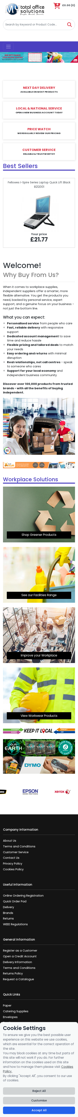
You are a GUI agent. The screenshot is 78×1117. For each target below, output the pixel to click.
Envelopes (10, 1017)
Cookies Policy (13, 869)
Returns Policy (13, 973)
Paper (7, 1005)
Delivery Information (17, 962)
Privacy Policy (12, 864)
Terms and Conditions (19, 846)
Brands (8, 913)
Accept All (39, 1110)
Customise (39, 1100)
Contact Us (11, 858)
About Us (9, 841)
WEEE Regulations (15, 924)
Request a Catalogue (18, 979)
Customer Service (16, 852)
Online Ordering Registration (23, 896)
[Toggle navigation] (8, 46)
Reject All (39, 1091)
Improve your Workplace (39, 655)
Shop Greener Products (39, 535)
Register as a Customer (20, 951)
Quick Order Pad (14, 901)
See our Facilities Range (39, 595)
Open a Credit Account (20, 956)
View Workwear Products (39, 716)
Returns (8, 918)
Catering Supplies (15, 1011)
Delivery (8, 907)
